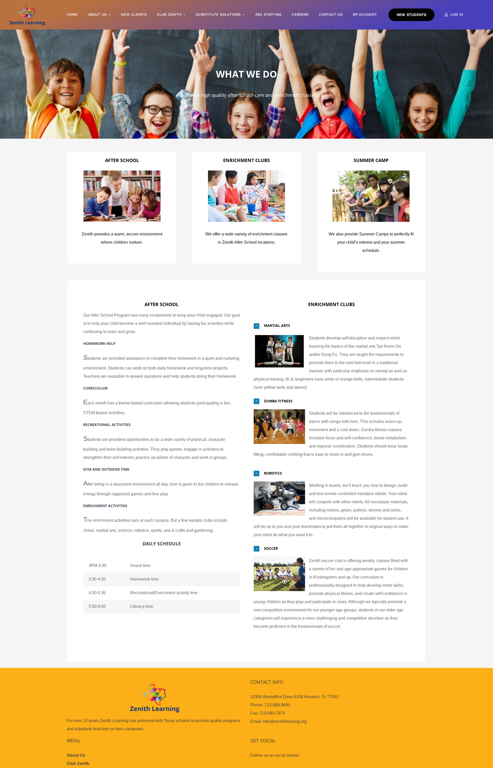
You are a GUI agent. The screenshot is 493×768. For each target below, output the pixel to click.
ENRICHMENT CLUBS (246, 160)
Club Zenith (78, 763)
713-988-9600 (277, 705)
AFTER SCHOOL (122, 160)
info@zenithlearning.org (285, 721)
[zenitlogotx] (27, 6)
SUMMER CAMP (371, 160)
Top (480, 755)
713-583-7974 (272, 713)
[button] (331, 325)
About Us (76, 755)
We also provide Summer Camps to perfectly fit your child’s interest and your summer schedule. (371, 242)
